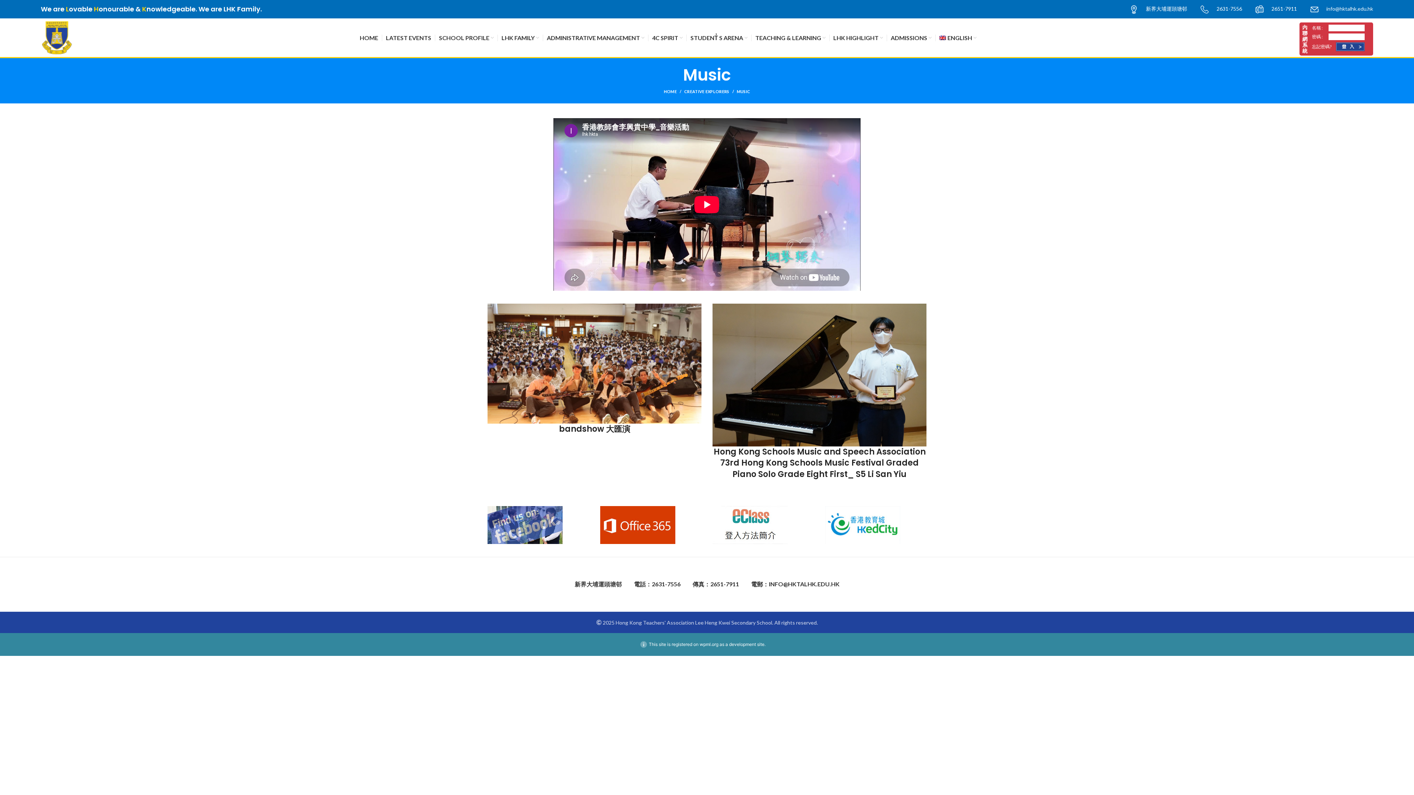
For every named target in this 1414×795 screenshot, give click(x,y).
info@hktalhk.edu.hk (1349, 9)
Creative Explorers (706, 91)
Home (670, 91)
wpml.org (709, 644)
